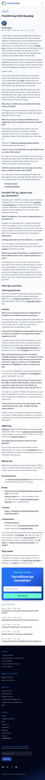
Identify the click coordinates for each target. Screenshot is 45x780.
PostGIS (5, 309)
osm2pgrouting (32, 450)
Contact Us (5, 724)
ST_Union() (25, 350)
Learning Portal (29, 537)
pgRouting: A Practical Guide (33, 432)
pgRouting (6, 425)
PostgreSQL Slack (26, 528)
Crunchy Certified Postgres (11, 664)
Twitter (14, 563)
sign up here (6, 235)
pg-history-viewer (11, 184)
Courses (5, 507)
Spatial (5, 11)
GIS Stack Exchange (12, 522)
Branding (5, 730)
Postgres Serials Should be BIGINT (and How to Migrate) (21, 641)
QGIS (22, 80)
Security (4, 736)
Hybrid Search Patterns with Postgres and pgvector (20, 620)
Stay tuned (7, 551)
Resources (7, 461)
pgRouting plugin (17, 437)
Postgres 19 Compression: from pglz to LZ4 (17, 627)
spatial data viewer (33, 301)
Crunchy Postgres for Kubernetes (13, 658)
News (3, 721)
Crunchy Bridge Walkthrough (11, 699)
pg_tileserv (37, 202)
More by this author (28, 30)
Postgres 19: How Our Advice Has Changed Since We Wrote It (20, 612)
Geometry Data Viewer (21, 299)
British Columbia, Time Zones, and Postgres (17, 634)
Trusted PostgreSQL (8, 719)
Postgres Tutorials (8, 696)
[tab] (4, 23)
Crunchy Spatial (7, 666)
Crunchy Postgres (8, 655)
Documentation (9, 476)
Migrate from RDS (7, 677)
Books (4, 487)
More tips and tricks (12, 285)
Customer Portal (7, 691)
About (4, 716)
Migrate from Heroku (8, 680)
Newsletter (5, 727)
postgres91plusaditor (12, 186)
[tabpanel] (22, 29)
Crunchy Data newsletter (31, 560)
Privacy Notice (6, 733)
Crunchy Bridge (7, 661)
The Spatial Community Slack (27, 525)
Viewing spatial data (11, 290)
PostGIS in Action (11, 496)
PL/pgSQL (20, 535)
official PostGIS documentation (19, 479)
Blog (3, 705)
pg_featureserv (10, 205)
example (5, 249)
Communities (8, 519)
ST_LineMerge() (34, 373)
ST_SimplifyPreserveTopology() (28, 348)
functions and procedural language (21, 542)
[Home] (11, 3)
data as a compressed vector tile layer (25, 143)
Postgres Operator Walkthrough (12, 702)
